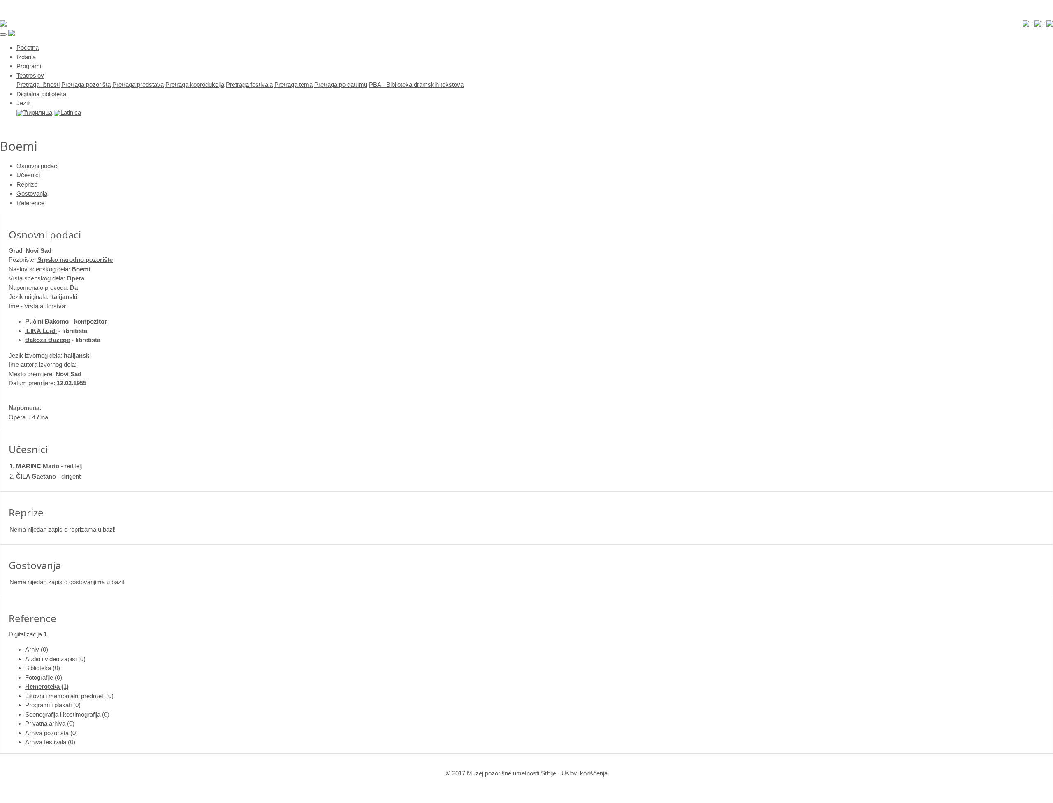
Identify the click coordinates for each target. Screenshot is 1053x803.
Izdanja (26, 56)
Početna (27, 47)
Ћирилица (37, 112)
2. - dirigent (45, 476)
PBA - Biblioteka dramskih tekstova (416, 84)
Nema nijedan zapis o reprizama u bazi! (62, 529)
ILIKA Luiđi (41, 330)
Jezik (23, 103)
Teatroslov (30, 75)
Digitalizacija (28, 634)
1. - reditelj (45, 466)
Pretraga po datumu (340, 84)
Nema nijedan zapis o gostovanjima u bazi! (66, 582)
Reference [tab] (30, 202)
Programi (28, 65)
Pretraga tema (293, 84)
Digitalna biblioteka (41, 93)
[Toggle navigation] (3, 34)
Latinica (70, 112)
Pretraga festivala (249, 84)
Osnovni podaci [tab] (37, 165)
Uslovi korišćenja (584, 773)
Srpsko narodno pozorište (75, 259)
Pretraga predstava (138, 84)
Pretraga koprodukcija (194, 84)
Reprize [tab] (26, 184)
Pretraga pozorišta (86, 84)
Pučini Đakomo (47, 321)
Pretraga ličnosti (38, 84)
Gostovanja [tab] (31, 193)
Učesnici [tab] (28, 174)
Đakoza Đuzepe (47, 339)
